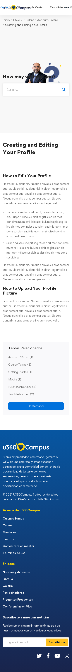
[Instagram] (67, 655)
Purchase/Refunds (22, 387)
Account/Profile (47, 20)
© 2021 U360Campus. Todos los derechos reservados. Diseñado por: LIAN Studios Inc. (31, 497)
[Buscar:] (36, 89)
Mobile (14, 379)
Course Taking (19, 364)
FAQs (16, 20)
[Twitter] (39, 655)
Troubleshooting (21, 394)
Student (29, 20)
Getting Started (20, 372)
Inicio (6, 20)
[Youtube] (57, 655)
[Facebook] (48, 655)
